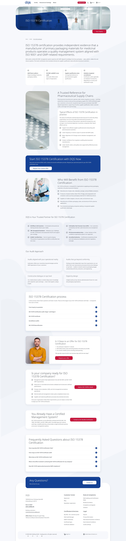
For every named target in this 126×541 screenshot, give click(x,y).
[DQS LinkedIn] (37, 536)
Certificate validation (69, 524)
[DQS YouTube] (42, 536)
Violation (85, 507)
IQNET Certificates (68, 519)
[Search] (88, 3)
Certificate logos (68, 522)
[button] (92, 3)
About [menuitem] (54, 2)
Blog (65, 500)
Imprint (85, 514)
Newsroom (66, 498)
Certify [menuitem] (36, 2)
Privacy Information (88, 517)
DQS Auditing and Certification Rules (90, 499)
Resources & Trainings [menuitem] (45, 2)
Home (27, 39)
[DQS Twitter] (28, 536)
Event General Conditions (89, 522)
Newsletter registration (70, 503)
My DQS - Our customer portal (71, 514)
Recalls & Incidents (88, 502)
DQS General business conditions (91, 519)
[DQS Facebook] (33, 536)
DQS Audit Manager (69, 517)
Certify (30, 39)
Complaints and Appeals (89, 505)
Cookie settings (87, 524)
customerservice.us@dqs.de (33, 512)
